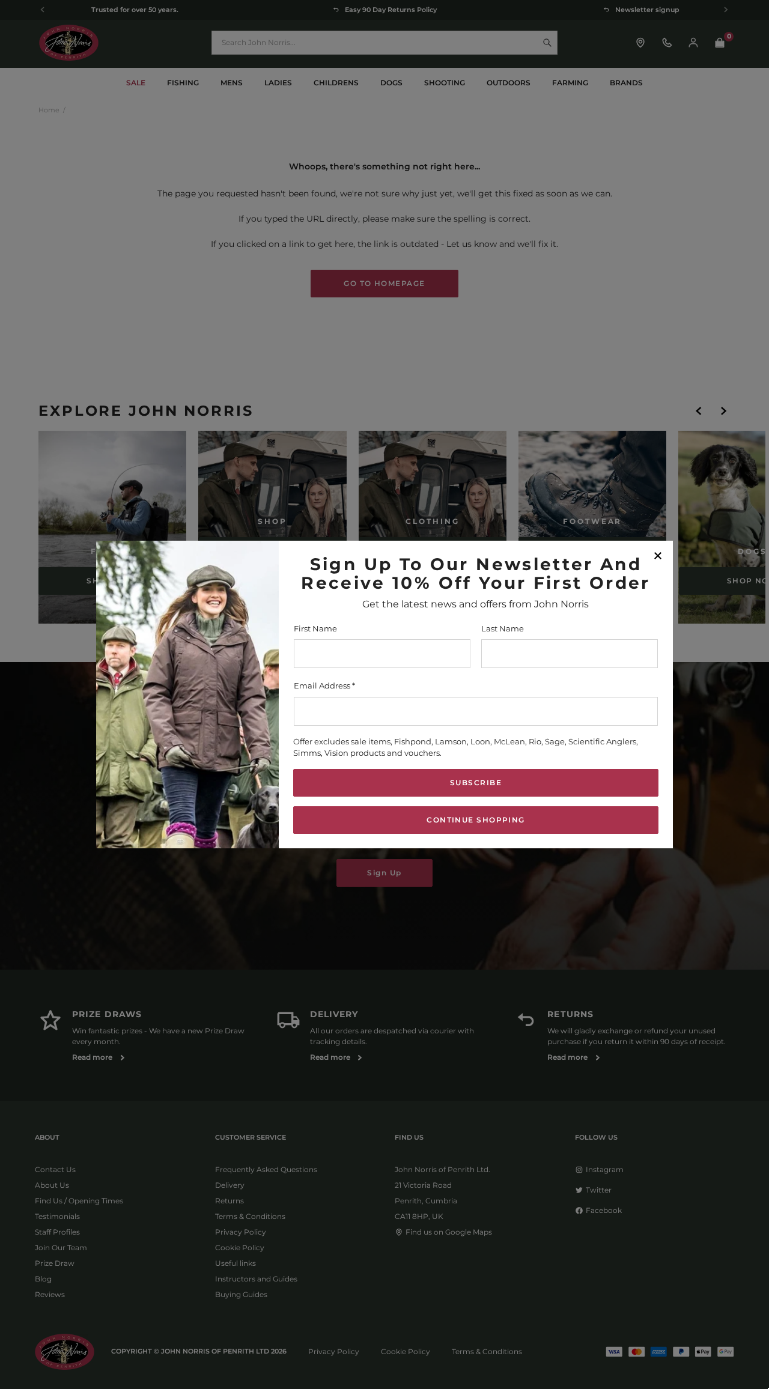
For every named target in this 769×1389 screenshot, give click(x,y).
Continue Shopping (475, 819)
